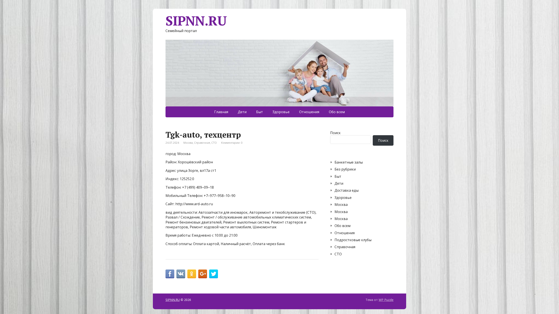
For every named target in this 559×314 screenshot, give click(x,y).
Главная (221, 111)
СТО (214, 143)
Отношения (309, 111)
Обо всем (337, 111)
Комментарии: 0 (231, 143)
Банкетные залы (349, 162)
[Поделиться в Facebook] (170, 274)
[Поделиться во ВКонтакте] (180, 274)
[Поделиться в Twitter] (213, 274)
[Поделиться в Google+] (202, 274)
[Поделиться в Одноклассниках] (191, 274)
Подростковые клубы (353, 239)
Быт (259, 111)
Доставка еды (347, 190)
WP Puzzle (386, 300)
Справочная (202, 143)
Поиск (335, 132)
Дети (242, 111)
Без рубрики (345, 169)
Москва (188, 143)
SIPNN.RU (196, 20)
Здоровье (281, 111)
